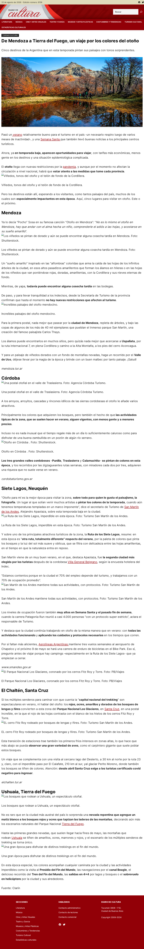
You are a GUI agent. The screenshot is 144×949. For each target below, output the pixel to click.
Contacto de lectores (68, 912)
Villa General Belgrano (82, 562)
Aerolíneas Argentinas (54, 644)
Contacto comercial (67, 917)
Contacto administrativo (69, 908)
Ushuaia (17, 837)
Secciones (22, 902)
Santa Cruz (111, 709)
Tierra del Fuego (73, 824)
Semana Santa (50, 139)
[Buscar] (141, 12)
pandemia (69, 166)
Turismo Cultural (10, 35)
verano (17, 134)
